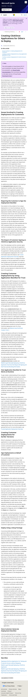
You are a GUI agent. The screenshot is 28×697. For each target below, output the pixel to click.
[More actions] (26, 32)
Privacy (9, 691)
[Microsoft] (14, 15)
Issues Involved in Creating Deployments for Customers (12, 51)
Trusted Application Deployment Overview (12, 429)
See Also (4, 58)
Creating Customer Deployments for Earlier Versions (14, 57)
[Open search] (21, 15)
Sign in (25, 15)
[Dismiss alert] (26, 2)
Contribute (3, 691)
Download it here (7, 76)
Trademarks (3, 695)
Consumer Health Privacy (7, 693)
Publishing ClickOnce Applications (10, 31)
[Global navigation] (1, 15)
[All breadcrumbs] (2, 32)
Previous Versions (13, 689)
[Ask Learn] (19, 32)
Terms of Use (18, 693)
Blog (19, 689)
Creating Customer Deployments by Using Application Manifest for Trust (14, 54)
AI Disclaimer (4, 689)
